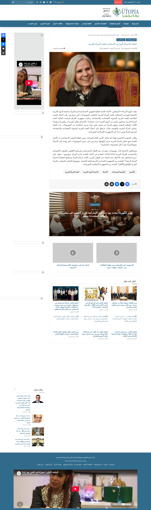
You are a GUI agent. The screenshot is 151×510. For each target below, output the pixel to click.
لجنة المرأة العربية (71, 172)
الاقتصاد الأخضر (100, 23)
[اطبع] (106, 184)
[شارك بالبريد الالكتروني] (112, 184)
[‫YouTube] (44, 2)
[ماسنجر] (117, 184)
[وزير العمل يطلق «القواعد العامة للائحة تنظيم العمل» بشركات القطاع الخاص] (65, 322)
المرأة (105, 172)
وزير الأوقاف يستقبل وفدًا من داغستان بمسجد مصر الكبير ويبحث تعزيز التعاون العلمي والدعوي (124, 305)
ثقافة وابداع (87, 23)
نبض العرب (33, 23)
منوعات (126, 23)
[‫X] (47, 2)
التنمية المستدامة (118, 172)
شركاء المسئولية (72, 23)
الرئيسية (135, 23)
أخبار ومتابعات (115, 23)
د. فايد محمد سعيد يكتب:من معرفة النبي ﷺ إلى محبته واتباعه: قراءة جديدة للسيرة (22, 441)
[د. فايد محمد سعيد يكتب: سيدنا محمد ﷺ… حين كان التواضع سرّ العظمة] (38, 431)
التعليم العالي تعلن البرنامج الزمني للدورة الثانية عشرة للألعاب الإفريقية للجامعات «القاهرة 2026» (96, 305)
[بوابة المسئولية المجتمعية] (75, 12)
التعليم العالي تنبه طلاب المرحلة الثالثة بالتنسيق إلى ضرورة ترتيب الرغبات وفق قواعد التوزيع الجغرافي (95, 334)
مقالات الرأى (58, 23)
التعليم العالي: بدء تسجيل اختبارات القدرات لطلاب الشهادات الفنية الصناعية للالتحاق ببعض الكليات (124, 334)
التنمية (131, 172)
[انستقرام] (40, 2)
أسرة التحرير (45, 23)
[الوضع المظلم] (37, 2)
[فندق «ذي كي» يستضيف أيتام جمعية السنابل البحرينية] (73, 253)
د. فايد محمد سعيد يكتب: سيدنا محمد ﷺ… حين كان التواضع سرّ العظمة (23, 431)
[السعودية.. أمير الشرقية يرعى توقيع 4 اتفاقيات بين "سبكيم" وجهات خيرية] (116, 253)
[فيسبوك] (50, 2)
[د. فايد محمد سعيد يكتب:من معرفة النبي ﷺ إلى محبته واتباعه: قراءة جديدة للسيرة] (38, 442)
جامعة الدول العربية (90, 172)
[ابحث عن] (13, 2)
